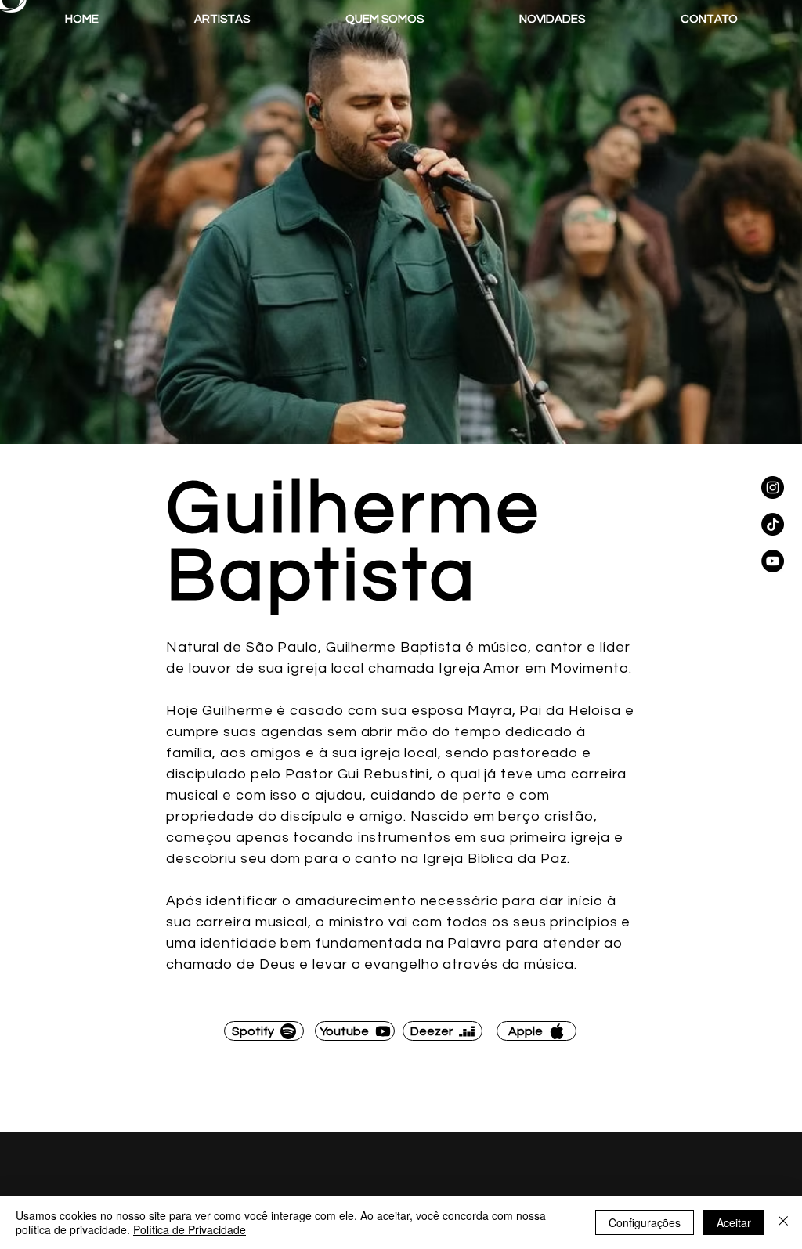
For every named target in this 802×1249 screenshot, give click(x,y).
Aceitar (734, 1222)
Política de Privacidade (189, 1229)
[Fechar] (783, 1222)
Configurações (645, 1222)
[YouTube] (772, 561)
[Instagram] (772, 487)
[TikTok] (772, 524)
